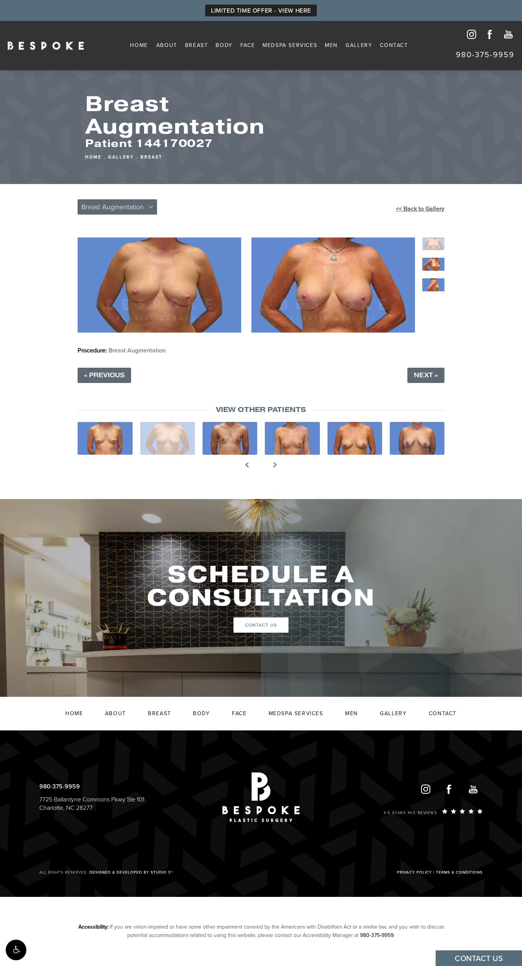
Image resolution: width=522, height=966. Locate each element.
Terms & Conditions (459, 872)
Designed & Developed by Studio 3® (131, 872)
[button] (16, 950)
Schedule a (261, 586)
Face (247, 45)
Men (331, 45)
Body (224, 45)
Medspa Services (290, 45)
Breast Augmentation (137, 350)
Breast (196, 45)
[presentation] (250, 465)
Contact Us (261, 625)
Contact (394, 45)
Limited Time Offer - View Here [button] (261, 11)
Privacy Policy (414, 872)
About (166, 45)
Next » (426, 375)
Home (139, 45)
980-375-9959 (377, 935)
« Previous (104, 375)
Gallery (358, 45)
